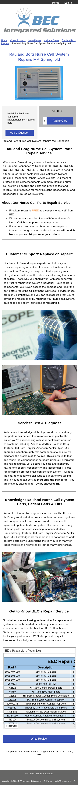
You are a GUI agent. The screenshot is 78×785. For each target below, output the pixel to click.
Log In (68, 2)
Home (55, 2)
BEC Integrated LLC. (66, 781)
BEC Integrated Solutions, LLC (31, 781)
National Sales (51, 40)
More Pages (34, 40)
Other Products (18, 40)
